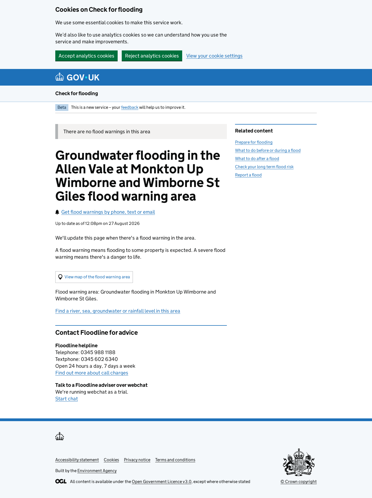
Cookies (111, 459)
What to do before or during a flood (268, 150)
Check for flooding (76, 93)
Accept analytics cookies (86, 56)
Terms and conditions (175, 459)
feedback (129, 107)
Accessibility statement (77, 459)
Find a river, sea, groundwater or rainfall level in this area (117, 311)
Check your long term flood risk (264, 166)
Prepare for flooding (254, 142)
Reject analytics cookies (152, 56)
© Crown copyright (298, 481)
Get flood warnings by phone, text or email (108, 212)
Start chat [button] (66, 399)
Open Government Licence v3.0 (161, 481)
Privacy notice (137, 459)
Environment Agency (97, 470)
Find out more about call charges (91, 373)
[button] (94, 277)
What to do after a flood (257, 158)
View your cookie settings (214, 55)
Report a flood (248, 174)
